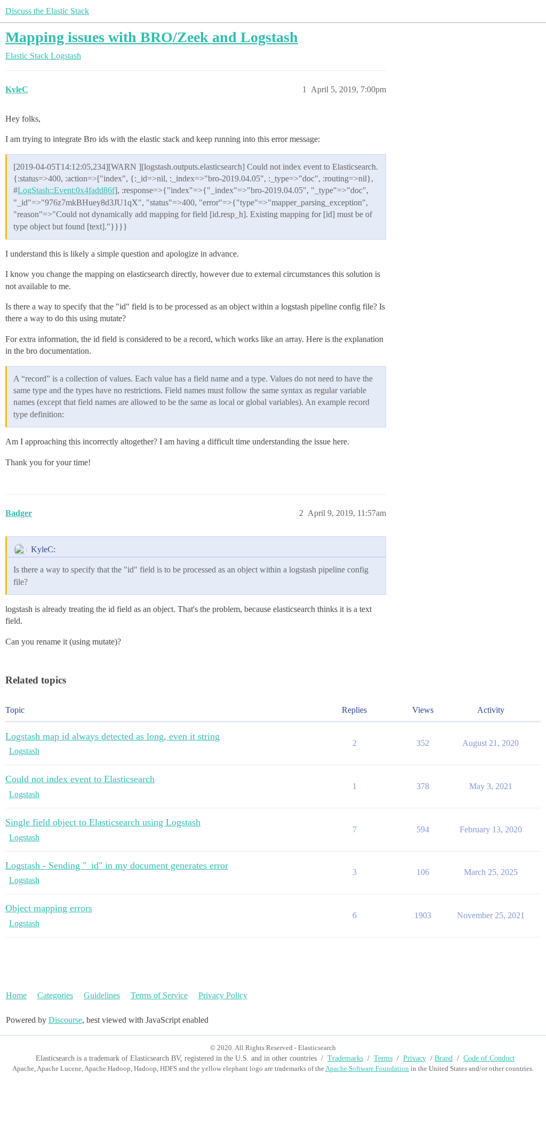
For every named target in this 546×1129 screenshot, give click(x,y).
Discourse (65, 1019)
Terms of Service (159, 995)
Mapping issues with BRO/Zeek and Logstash (151, 37)
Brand (444, 1058)
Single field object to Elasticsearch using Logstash (102, 822)
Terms (383, 1058)
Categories (55, 995)
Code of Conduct (489, 1058)
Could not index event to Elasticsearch (80, 779)
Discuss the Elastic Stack (47, 10)
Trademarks (345, 1058)
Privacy (414, 1058)
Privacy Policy (222, 995)
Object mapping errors (48, 908)
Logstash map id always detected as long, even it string (112, 736)
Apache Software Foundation (367, 1068)
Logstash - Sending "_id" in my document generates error (116, 865)
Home (16, 995)
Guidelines (102, 995)
